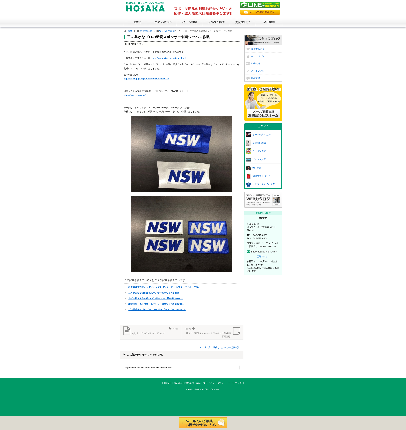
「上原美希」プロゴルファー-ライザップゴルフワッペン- (157, 309)
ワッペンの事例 (167, 31)
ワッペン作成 (259, 151)
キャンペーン (257, 56)
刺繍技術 (255, 63)
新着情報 (255, 78)
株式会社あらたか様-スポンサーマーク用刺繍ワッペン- (155, 298)
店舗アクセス (263, 256)
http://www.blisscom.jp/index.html (169, 58)
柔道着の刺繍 (259, 142)
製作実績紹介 (146, 31)
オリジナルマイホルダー (264, 184)
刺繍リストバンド (261, 176)
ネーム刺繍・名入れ (262, 134)
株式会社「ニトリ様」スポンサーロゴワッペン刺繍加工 (156, 304)
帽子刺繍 (256, 168)
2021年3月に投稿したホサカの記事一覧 (219, 347)
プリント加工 (259, 159)
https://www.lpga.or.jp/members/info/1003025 (146, 78)
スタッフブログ (259, 70)
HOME (130, 31)
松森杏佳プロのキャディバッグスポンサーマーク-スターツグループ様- (163, 287)
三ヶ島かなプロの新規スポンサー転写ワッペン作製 (154, 293)
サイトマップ (235, 383)
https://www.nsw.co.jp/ (135, 95)
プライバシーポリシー (214, 383)
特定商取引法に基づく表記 (187, 383)
